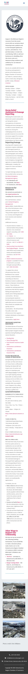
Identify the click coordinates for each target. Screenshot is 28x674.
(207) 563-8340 (15, 655)
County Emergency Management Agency (12, 204)
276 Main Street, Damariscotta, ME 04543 (15, 661)
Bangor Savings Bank (13, 563)
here (18, 182)
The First (9, 556)
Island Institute (12, 194)
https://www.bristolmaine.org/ (13, 434)
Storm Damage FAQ (12, 340)
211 (16, 242)
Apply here (16, 319)
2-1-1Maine (10, 236)
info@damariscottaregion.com (15, 658)
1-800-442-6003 (13, 267)
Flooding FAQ (10, 338)
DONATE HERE (9, 436)
